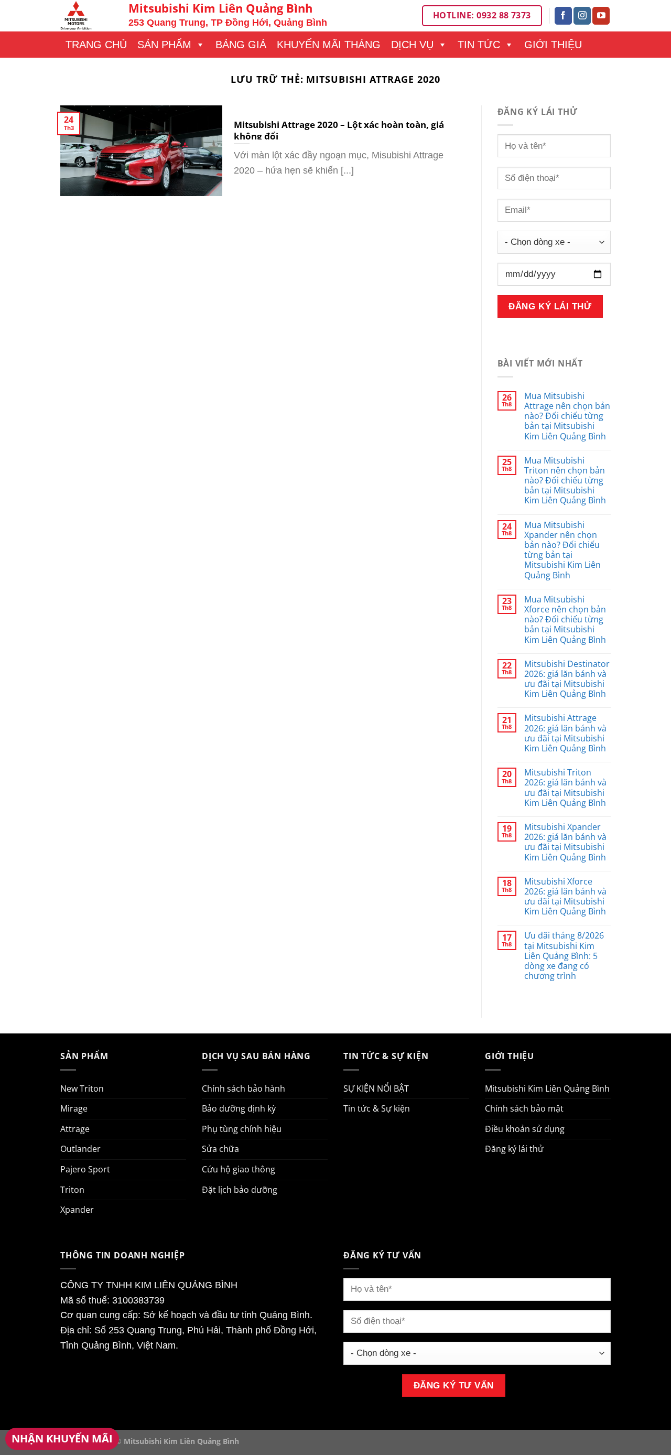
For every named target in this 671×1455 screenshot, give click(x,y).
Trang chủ (96, 44)
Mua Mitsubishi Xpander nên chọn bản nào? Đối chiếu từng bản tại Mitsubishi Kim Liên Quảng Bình (562, 550)
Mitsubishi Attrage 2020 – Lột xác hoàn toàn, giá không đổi (339, 130)
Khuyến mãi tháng (329, 44)
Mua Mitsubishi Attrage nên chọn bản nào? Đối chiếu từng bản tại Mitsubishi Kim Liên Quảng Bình (567, 416)
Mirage (74, 1108)
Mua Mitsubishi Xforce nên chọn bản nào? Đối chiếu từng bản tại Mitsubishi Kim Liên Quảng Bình (565, 620)
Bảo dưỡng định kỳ (239, 1108)
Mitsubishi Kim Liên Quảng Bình (547, 1088)
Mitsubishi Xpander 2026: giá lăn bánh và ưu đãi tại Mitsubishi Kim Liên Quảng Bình (565, 842)
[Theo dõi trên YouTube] (601, 16)
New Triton (82, 1088)
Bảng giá (240, 44)
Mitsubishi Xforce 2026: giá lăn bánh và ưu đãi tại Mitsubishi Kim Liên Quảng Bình (565, 897)
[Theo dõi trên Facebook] (563, 16)
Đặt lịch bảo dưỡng (239, 1189)
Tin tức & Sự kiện (376, 1108)
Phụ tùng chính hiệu (242, 1129)
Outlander (80, 1149)
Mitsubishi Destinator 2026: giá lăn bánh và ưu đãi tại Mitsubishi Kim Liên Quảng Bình (567, 679)
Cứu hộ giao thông (238, 1169)
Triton (72, 1189)
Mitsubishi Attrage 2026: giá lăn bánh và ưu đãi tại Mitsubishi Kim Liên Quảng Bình (565, 733)
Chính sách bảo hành (243, 1088)
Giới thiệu (553, 44)
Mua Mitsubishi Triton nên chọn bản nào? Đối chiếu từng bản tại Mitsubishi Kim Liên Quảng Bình (565, 481)
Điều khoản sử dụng (525, 1129)
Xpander (77, 1209)
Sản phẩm (164, 44)
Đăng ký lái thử (514, 1149)
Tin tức (479, 44)
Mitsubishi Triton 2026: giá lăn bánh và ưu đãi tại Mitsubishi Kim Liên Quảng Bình (565, 788)
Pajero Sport (85, 1169)
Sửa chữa (220, 1149)
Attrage (75, 1129)
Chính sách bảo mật (524, 1108)
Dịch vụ (412, 44)
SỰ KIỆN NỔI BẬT (376, 1088)
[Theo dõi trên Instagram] (582, 16)
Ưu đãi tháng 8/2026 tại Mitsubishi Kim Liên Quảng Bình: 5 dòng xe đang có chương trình (564, 956)
